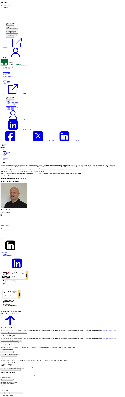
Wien (4, 159)
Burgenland (5, 149)
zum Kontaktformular (5, 175)
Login (4, 57)
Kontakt (4, 70)
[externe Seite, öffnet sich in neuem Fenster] (12, 313)
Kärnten (4, 151)
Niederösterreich (6, 152)
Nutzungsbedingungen (7, 255)
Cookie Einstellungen (23, 332)
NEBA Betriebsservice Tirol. (39, 171)
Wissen (4, 69)
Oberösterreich (6, 153)
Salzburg (5, 154)
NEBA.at (5, 47)
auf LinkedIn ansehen (5, 252)
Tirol (4, 156)
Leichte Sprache (6, 73)
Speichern (7, 393)
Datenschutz (5, 254)
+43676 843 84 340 (5, 225)
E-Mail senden (4, 238)
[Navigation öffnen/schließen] (27, 65)
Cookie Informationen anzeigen (7, 349)
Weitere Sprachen (6, 72)
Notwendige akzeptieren (12, 332)
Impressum (5, 256)
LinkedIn (5, 267)
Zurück (2, 393)
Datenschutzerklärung (106, 330)
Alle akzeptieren (4, 332)
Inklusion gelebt (6, 68)
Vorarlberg (5, 158)
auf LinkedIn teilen (27, 129)
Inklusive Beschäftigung (8, 67)
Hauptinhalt (5, 7)
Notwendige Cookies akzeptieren (16, 393)
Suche (4, 74)
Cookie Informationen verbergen (7, 352)
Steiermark (5, 155)
